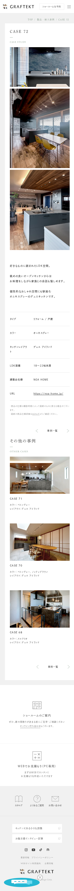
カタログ (36, 414)
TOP (30, 19)
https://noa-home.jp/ (48, 393)
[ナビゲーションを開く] (69, 6)
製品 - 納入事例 (46, 19)
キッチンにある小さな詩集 (29, 828)
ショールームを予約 (51, 7)
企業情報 (49, 863)
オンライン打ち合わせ (30, 726)
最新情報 (25, 857)
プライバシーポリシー (42, 857)
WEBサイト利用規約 (31, 863)
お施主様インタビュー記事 (29, 838)
